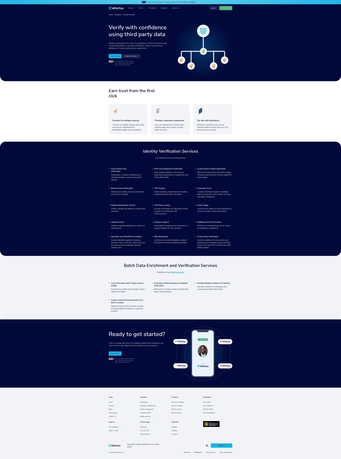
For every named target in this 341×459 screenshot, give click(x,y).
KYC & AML (207, 402)
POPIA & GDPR (208, 409)
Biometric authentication (148, 406)
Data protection (145, 434)
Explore (192, 2)
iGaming (174, 427)
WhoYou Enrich (177, 272)
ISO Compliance (208, 406)
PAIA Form (187, 452)
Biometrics (143, 427)
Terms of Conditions (226, 452)
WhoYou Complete (178, 402)
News (110, 409)
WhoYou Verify (176, 413)
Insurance (175, 434)
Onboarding (144, 402)
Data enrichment (145, 413)
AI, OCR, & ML (144, 430)
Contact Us (112, 416)
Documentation (114, 427)
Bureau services (145, 416)
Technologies (113, 413)
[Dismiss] (338, 2)
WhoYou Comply (177, 406)
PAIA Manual (198, 452)
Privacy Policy (210, 452)
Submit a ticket (113, 430)
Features (111, 406)
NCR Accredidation (209, 413)
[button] (131, 8)
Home (111, 15)
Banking (174, 430)
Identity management (147, 409)
